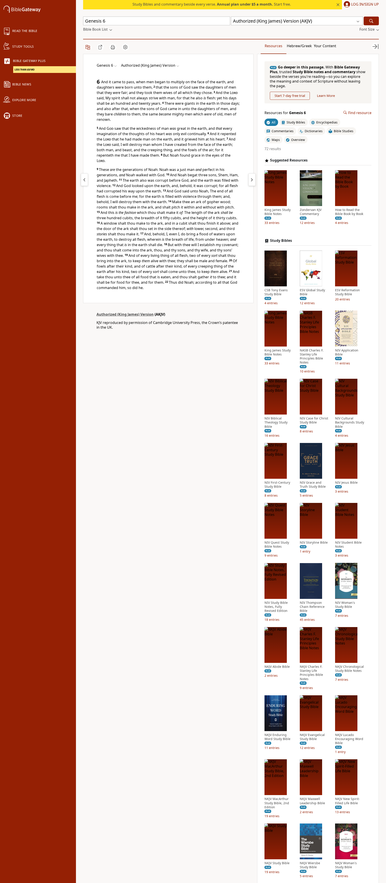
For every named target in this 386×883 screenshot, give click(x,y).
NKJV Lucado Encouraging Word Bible (349, 739)
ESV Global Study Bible (312, 292)
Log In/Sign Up (365, 4)
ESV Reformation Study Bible (347, 292)
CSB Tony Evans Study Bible (276, 292)
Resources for (285, 112)
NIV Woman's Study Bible (345, 604)
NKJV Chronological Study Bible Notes (349, 669)
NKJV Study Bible (277, 863)
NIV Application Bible (346, 352)
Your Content (325, 45)
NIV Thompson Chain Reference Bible (312, 606)
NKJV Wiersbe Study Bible (310, 865)
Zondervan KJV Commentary (310, 212)
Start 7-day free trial (290, 95)
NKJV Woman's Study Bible (346, 865)
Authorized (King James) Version (125, 314)
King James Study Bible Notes (277, 212)
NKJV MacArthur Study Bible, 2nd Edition (276, 803)
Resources (273, 45)
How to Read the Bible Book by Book (349, 212)
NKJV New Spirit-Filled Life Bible (347, 801)
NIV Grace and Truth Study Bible (313, 485)
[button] (360, 4)
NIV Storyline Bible (314, 542)
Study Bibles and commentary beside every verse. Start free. (211, 4)
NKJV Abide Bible (277, 667)
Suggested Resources (289, 160)
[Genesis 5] (84, 179)
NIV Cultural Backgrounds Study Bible (349, 422)
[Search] (371, 21)
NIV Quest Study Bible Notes (276, 544)
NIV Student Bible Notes (348, 544)
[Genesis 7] (252, 179)
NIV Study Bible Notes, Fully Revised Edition (276, 606)
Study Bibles (281, 240)
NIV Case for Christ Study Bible (314, 420)
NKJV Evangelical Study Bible (312, 737)
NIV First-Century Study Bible (277, 485)
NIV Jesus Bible (346, 483)
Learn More (326, 95)
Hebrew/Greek (299, 45)
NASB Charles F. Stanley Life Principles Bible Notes (311, 356)
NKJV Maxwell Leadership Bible (312, 801)
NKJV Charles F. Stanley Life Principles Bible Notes (311, 673)
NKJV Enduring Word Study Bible (277, 737)
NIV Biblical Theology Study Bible (275, 422)
